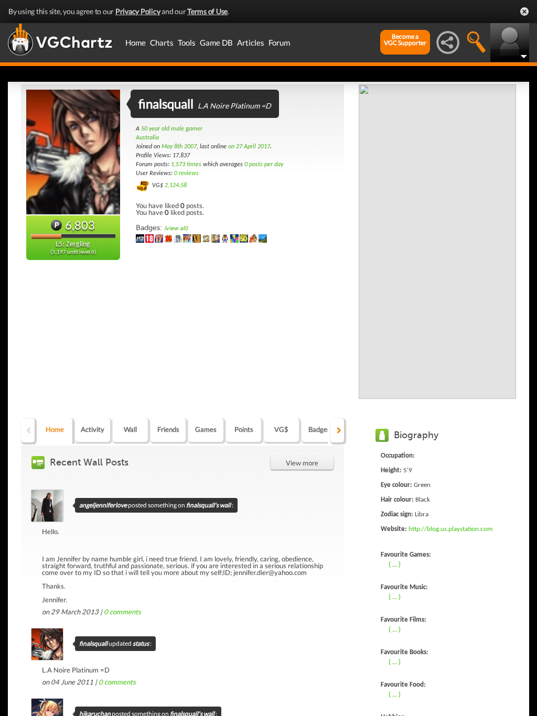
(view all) (176, 228)
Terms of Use (207, 11)
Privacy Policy (137, 11)
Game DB (216, 42)
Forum (279, 42)
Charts (162, 42)
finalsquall (93, 643)
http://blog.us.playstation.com (450, 529)
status (141, 643)
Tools (187, 42)
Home (135, 42)
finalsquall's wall (208, 505)
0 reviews (186, 173)
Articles (250, 42)
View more (302, 463)
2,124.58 (176, 185)
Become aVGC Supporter (405, 40)
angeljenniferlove (103, 505)
